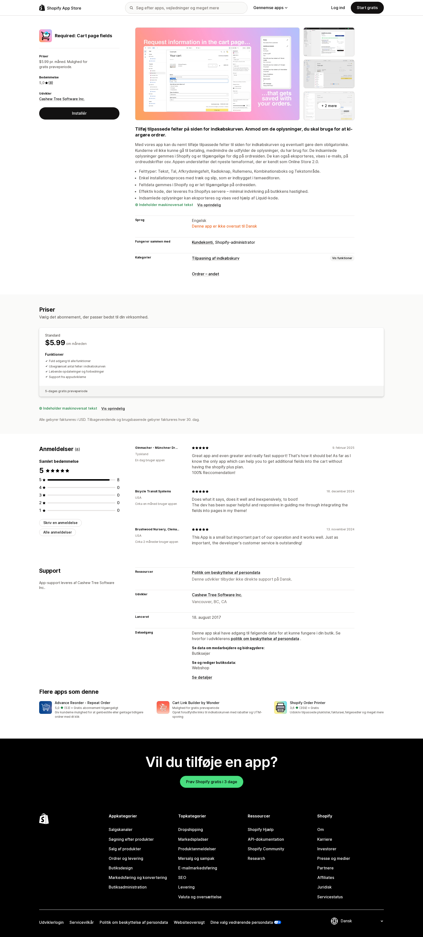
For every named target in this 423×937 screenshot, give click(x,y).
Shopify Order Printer (307, 703)
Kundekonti (202, 242)
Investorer (326, 848)
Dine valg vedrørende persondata (242, 922)
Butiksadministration (128, 887)
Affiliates (325, 877)
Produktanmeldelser (197, 848)
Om (320, 829)
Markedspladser (193, 839)
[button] (94, 710)
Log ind (338, 7)
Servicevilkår (82, 922)
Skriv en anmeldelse (60, 523)
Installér (79, 113)
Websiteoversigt (189, 922)
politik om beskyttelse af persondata (265, 638)
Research (256, 858)
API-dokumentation (266, 839)
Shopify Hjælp (261, 829)
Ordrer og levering (126, 858)
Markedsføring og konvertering (138, 877)
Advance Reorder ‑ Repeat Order (82, 703)
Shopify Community (266, 848)
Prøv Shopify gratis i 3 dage (211, 781)
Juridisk (324, 887)
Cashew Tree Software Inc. (62, 99)
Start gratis (367, 7)
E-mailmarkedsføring (197, 867)
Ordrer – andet (205, 273)
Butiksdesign (121, 867)
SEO (182, 877)
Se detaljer (202, 677)
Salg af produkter (125, 848)
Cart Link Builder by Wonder (195, 703)
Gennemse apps (268, 7)
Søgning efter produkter (131, 839)
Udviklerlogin (51, 922)
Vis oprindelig (209, 205)
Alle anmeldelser (57, 532)
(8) (50, 83)
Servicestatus (330, 896)
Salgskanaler (120, 829)
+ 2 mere (329, 106)
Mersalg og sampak (196, 858)
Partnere (325, 867)
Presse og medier (333, 858)
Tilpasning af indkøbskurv (215, 258)
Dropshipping (190, 829)
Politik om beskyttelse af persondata (226, 572)
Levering (186, 887)
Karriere (324, 839)
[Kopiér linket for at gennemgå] (182, 448)
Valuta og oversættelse (200, 896)
